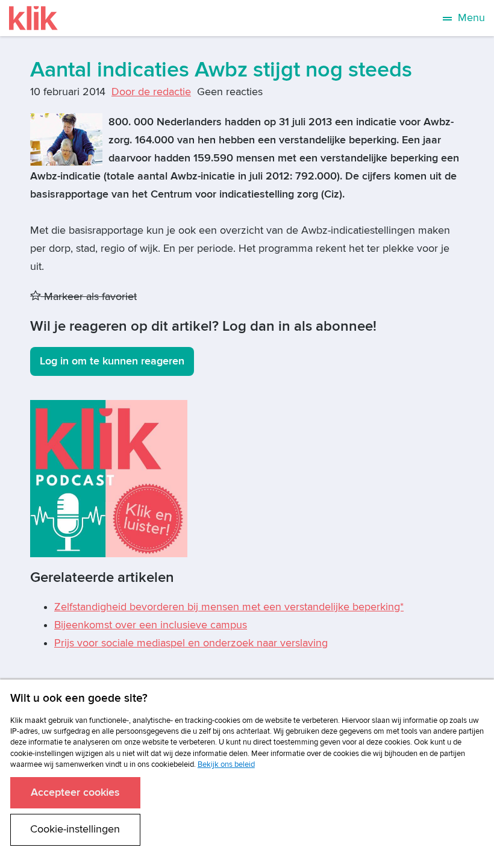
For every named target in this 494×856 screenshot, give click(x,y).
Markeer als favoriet (89, 296)
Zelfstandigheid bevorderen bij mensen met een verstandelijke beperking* (229, 607)
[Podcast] (108, 478)
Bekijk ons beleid (226, 764)
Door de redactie (151, 92)
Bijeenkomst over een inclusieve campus (150, 625)
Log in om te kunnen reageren (112, 361)
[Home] (33, 18)
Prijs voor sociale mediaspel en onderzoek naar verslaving (191, 643)
